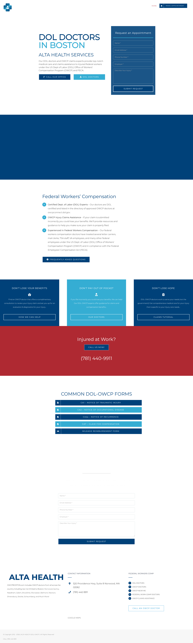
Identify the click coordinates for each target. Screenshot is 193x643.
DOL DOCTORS (138, 583)
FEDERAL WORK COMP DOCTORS (146, 594)
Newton (52, 593)
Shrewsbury (12, 597)
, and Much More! (42, 597)
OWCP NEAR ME (139, 591)
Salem (19, 593)
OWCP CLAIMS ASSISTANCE (143, 598)
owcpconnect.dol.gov (59, 212)
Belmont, (45, 593)
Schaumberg (29, 597)
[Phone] (10, 605)
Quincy (56, 589)
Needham (11, 593)
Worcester (35, 593)
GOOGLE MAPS (74, 618)
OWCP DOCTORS (139, 587)
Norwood (48, 589)
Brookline (26, 593)
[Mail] (7, 605)
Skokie (20, 597)
